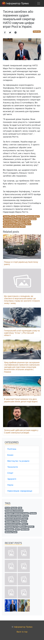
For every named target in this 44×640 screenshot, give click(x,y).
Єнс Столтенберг (10, 221)
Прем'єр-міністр (24, 221)
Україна (6, 216)
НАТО (24, 219)
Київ (20, 508)
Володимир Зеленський (14, 510)
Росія (13, 216)
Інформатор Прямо (17, 3)
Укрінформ (32, 219)
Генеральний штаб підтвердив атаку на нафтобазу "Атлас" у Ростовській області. (22, 333)
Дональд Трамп (11, 532)
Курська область (33, 216)
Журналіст (16, 219)
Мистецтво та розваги (18, 461)
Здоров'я (11, 479)
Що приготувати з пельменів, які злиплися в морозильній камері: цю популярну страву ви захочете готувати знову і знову (22, 300)
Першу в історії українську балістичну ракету (21, 263)
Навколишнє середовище (19, 491)
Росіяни (25, 516)
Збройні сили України (13, 516)
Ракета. (25, 524)
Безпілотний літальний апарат (16, 519)
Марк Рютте (26, 224)
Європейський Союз (12, 524)
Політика (36, 31)
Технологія (12, 467)
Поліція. (31, 527)
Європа (24, 521)
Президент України (12, 521)
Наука (10, 485)
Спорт (10, 473)
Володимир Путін (11, 527)
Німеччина (25, 529)
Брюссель (7, 219)
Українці (33, 513)
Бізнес (10, 455)
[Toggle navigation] (38, 3)
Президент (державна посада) (16, 513)
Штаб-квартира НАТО (12, 224)
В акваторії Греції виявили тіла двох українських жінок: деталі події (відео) (21, 400)
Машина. (23, 527)
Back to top (22, 631)
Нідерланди (20, 216)
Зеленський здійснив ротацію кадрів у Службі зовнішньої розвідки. (21, 431)
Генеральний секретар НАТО (14, 227)
